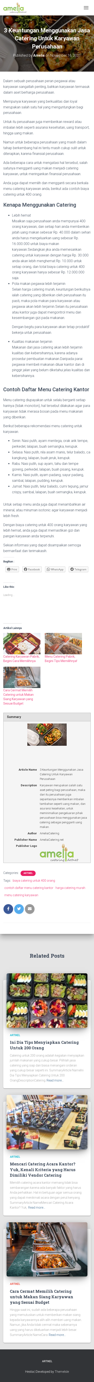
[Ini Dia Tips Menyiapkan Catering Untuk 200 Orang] (47, 1000)
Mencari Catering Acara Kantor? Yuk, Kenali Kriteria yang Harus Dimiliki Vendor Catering (42, 1169)
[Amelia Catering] (16, 7)
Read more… (55, 1080)
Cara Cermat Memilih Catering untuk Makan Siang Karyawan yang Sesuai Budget (41, 1297)
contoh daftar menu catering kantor (28, 888)
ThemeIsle (62, 1371)
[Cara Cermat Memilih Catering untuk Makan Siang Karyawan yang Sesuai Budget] (21, 677)
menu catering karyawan (21, 895)
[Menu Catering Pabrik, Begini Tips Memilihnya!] (63, 643)
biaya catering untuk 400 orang (34, 880)
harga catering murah (70, 888)
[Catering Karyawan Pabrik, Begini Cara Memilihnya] (21, 643)
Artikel (28, 873)
